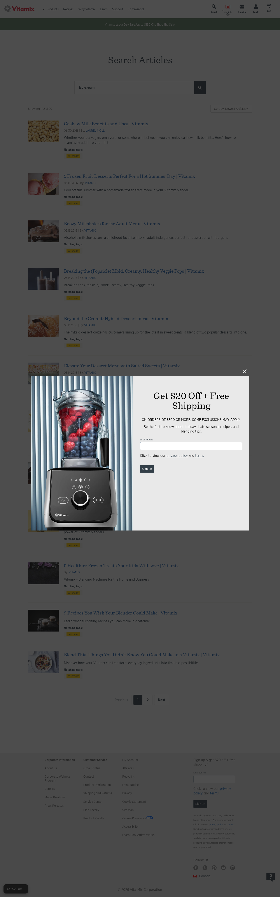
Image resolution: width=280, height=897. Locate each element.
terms (199, 455)
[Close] (244, 371)
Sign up (147, 469)
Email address (146, 439)
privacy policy (177, 455)
